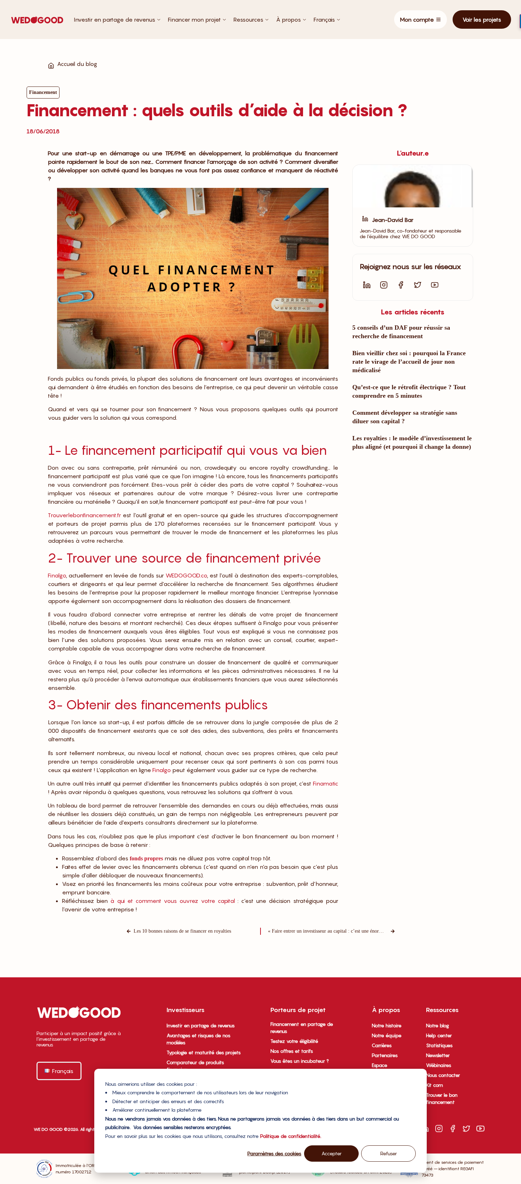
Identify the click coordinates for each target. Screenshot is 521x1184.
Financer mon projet (194, 19)
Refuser (388, 1153)
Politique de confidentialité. (290, 1136)
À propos (288, 19)
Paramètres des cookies (274, 1153)
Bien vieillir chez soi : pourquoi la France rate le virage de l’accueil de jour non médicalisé (409, 362)
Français (324, 19)
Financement (43, 92)
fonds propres (146, 858)
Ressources (248, 19)
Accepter (331, 1153)
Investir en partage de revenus (114, 19)
